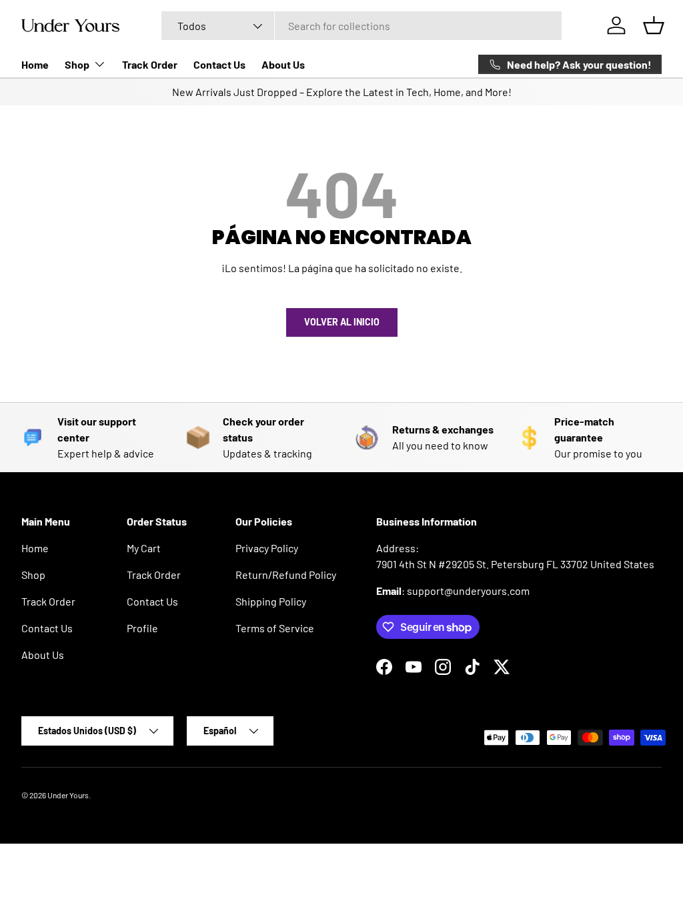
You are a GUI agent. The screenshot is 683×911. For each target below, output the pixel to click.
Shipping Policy (270, 601)
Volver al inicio (342, 321)
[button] (653, 25)
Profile (142, 628)
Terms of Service (274, 628)
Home (35, 64)
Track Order (149, 64)
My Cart (144, 548)
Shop (33, 574)
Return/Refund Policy (285, 574)
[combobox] (361, 25)
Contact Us (219, 64)
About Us (283, 64)
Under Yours (68, 795)
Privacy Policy (266, 548)
